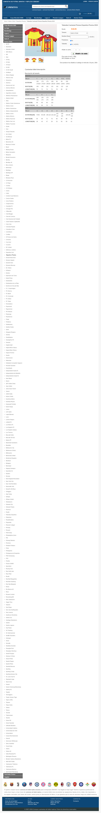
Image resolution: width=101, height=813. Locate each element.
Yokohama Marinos (10, 769)
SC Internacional (10, 633)
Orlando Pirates (9, 507)
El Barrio (8, 270)
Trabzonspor (9, 715)
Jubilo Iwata (8, 394)
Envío (29, 801)
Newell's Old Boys (10, 489)
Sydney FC (8, 689)
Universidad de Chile (11, 730)
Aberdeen (8, 46)
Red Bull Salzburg (10, 581)
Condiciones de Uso (11, 804)
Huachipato (8, 368)
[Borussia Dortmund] (56, 784)
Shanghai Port (9, 648)
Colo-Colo (8, 224)
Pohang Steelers (10, 540)
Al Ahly (7, 59)
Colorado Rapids (10, 226)
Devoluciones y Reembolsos (14, 802)
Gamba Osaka (9, 327)
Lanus (7, 409)
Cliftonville (8, 211)
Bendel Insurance (10, 157)
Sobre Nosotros (55, 801)
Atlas (7, 100)
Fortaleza (8, 322)
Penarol (7, 530)
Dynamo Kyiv (9, 262)
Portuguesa (8, 550)
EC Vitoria (8, 268)
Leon (7, 417)
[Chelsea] (37, 784)
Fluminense (8, 316)
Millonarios (8, 453)
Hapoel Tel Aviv (9, 352)
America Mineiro (10, 88)
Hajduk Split (8, 345)
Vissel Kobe (8, 746)
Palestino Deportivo (10, 514)
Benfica (7, 160)
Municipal (8, 466)
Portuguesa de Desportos (12, 553)
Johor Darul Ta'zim (10, 388)
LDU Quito (8, 412)
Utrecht (7, 738)
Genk (7, 329)
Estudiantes (8, 280)
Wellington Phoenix (10, 756)
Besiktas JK (8, 162)
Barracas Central (10, 144)
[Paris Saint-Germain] (24, 784)
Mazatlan (8, 445)
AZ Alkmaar (8, 136)
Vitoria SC (8, 751)
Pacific (7, 512)
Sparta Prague (9, 661)
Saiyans (7, 604)
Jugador (6, 777)
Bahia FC (8, 139)
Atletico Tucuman (10, 124)
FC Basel (8, 293)
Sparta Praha (9, 664)
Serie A (68, 18)
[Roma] (94, 784)
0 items (85, 13)
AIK (6, 54)
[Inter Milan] (81, 784)
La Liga (28, 18)
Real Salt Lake (9, 571)
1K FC (7, 44)
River (7, 592)
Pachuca (8, 509)
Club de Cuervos (10, 216)
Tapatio (7, 692)
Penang (7, 527)
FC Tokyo (8, 301)
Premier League (58, 18)
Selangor (8, 638)
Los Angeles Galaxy (11, 430)
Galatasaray (8, 324)
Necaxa (7, 476)
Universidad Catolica (11, 728)
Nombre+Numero (66, 36)
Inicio (5, 18)
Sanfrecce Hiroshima (11, 615)
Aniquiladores (9, 90)
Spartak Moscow (10, 666)
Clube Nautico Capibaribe (12, 221)
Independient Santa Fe (11, 370)
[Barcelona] (11, 784)
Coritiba (7, 234)
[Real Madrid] (5, 784)
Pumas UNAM (9, 563)
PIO (6, 538)
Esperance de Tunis (11, 275)
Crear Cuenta (93, 1)
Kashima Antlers (10, 399)
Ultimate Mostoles (10, 725)
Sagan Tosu (8, 602)
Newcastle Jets (9, 486)
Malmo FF (8, 440)
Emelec (7, 273)
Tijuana (7, 702)
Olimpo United (9, 499)
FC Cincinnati (9, 296)
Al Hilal (7, 62)
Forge (7, 319)
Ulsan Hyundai (9, 723)
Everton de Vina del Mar (12, 286)
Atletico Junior (9, 113)
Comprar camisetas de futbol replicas (44, 809)
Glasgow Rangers (10, 332)
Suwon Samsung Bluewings (13, 687)
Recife (7, 576)
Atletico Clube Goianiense (12, 103)
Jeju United (8, 386)
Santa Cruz (8, 617)
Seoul (7, 640)
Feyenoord (8, 306)
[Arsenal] (75, 784)
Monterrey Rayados (10, 458)
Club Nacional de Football (12, 219)
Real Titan (8, 574)
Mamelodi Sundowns (11, 442)
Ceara (7, 190)
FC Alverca (8, 291)
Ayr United (8, 134)
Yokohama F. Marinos (11, 764)
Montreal (8, 460)
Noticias (52, 804)
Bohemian (8, 167)
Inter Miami (8, 378)
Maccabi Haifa (9, 435)
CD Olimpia (8, 188)
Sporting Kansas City (11, 674)
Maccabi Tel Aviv (10, 437)
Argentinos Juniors (10, 93)
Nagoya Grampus (10, 468)
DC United (8, 247)
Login (85, 1)
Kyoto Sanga (9, 406)
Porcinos (8, 543)
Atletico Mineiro (9, 116)
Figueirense (8, 309)
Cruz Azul (8, 242)
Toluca (7, 710)
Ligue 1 (47, 18)
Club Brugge (9, 214)
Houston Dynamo (10, 365)
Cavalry (7, 185)
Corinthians (8, 232)
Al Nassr (7, 64)
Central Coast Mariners (11, 196)
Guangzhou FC (9, 340)
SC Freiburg (8, 630)
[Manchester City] (68, 784)
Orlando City (9, 504)
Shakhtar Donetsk (10, 646)
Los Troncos (9, 432)
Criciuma (8, 239)
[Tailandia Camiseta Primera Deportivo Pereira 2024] (27, 58)
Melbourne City (9, 448)
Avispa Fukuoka (9, 131)
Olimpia (7, 496)
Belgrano (8, 154)
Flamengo (8, 314)
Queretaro (8, 566)
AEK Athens (8, 52)
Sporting (7, 669)
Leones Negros (9, 419)
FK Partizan (8, 311)
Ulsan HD (8, 720)
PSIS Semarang (9, 556)
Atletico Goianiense (10, 108)
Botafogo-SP (9, 172)
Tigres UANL (9, 700)
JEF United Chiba (10, 383)
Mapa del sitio (54, 802)
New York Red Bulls (11, 484)
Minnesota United (10, 455)
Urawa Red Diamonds (11, 736)
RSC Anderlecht (9, 599)
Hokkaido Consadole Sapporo (13, 363)
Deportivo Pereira (21, 21)
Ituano (7, 381)
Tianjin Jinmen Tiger (11, 697)
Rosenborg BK (9, 597)
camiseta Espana (36, 10)
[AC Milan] (62, 784)
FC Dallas (8, 298)
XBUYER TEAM (9, 761)
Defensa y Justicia (10, 250)
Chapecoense (9, 203)
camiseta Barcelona (60, 10)
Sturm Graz (8, 682)
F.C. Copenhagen (10, 288)
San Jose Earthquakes (11, 610)
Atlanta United (9, 98)
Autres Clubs (78, 18)
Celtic (7, 193)
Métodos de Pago (33, 802)
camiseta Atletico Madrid (73, 10)
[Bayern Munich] (43, 784)
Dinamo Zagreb (9, 260)
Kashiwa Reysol (10, 401)
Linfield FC (8, 422)
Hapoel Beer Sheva (10, 350)
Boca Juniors (9, 165)
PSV (6, 558)
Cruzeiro (8, 244)
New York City (9, 481)
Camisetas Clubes (9, 774)
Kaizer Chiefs (9, 396)
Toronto (7, 712)
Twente (7, 718)
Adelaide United (10, 49)
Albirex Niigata (9, 75)
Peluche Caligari (10, 525)
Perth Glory (8, 532)
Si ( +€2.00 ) (75, 44)
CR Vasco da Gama (10, 237)
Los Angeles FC (9, 427)
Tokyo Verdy (8, 705)
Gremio (7, 334)
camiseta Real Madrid (48, 10)
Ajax (6, 57)
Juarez (7, 391)
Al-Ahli (7, 67)
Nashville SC (9, 471)
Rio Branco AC (9, 589)
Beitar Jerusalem (10, 152)
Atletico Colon (9, 106)
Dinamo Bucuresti (10, 257)
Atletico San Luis (10, 121)
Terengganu (8, 694)
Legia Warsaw (9, 414)
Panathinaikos (9, 520)
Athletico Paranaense (11, 95)
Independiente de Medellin (12, 373)
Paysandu (8, 522)
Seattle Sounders (10, 635)
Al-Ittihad (8, 72)
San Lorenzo (9, 612)
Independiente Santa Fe (12, 376)
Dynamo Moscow (10, 265)
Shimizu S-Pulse (10, 656)
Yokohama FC (9, 766)
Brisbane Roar (9, 178)
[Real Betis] (87, 784)
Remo (7, 586)
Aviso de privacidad (11, 801)
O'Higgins (8, 491)
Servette (7, 643)
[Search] (66, 6)
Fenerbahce (8, 304)
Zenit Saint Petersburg (11, 772)
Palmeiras (8, 517)
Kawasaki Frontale (10, 404)
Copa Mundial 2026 (16, 18)
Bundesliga (38, 18)
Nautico (7, 473)
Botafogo (8, 170)
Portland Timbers (10, 545)
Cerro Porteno (9, 201)
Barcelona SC (9, 142)
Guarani (7, 342)
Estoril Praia (8, 278)
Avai (6, 129)
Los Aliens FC (9, 424)
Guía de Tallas (32, 804)
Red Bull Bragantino (11, 579)
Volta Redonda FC (10, 754)
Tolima (7, 707)
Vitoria (7, 748)
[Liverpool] (49, 784)
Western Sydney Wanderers (13, 759)
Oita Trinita (8, 494)
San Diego (8, 607)
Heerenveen (9, 358)
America (7, 82)
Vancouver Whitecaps (11, 741)
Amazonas (8, 80)
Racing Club (9, 568)
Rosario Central (9, 594)
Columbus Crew (10, 229)
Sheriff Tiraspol (9, 653)
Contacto (76, 801)
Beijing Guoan (9, 149)
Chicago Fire (9, 208)
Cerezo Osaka (9, 198)
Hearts (7, 355)
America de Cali (9, 85)
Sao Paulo (8, 628)
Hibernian (8, 360)
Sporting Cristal (9, 671)
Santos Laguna (9, 625)
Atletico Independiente (11, 111)
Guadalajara (9, 337)
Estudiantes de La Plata (12, 283)
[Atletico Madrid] (30, 784)
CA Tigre (8, 183)
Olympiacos (8, 502)
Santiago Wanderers (11, 620)
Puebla (7, 561)
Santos (7, 622)
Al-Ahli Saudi (9, 70)
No (72, 40)
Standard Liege (9, 679)
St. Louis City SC (10, 676)
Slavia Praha (9, 658)
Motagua (8, 463)
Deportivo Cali (9, 252)
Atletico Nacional (10, 118)
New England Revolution (12, 478)
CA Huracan (8, 180)
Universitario (9, 733)
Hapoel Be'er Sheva (11, 347)
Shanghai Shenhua (10, 651)
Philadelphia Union (10, 535)
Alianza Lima (9, 77)
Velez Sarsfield (9, 743)
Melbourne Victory (10, 450)
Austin (7, 126)
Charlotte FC (9, 206)
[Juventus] (18, 784)
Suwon (7, 684)
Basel (7, 147)
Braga (7, 175)
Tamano (64, 32)
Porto (7, 548)
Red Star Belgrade (10, 584)
